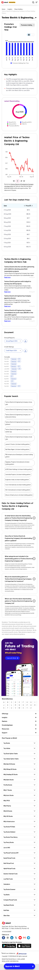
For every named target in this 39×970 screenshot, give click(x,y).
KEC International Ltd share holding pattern (17, 490)
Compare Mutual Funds (10, 900)
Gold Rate (6, 910)
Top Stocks (7, 743)
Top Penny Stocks (9, 842)
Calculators (7, 884)
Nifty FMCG (7, 800)
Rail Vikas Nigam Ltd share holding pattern (17, 449)
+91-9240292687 (6, 931)
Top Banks (7, 894)
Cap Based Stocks (9, 905)
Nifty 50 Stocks (8, 811)
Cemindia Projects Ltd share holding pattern (18, 474)
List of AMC (7, 847)
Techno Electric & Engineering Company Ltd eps (19, 409)
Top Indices (7, 748)
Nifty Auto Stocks (9, 795)
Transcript (13, 359)
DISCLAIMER (21, 959)
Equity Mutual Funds (9, 858)
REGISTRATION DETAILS (9, 959)
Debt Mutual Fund (9, 863)
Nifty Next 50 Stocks (9, 764)
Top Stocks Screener (9, 889)
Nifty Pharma (7, 806)
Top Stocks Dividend (9, 832)
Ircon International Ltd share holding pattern (18, 485)
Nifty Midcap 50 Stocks (10, 769)
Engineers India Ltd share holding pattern (17, 479)
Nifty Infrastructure (9, 821)
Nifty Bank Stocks (9, 779)
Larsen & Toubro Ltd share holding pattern (17, 444)
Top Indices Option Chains (11, 759)
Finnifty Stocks (8, 785)
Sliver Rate (7, 915)
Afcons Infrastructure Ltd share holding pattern (19, 495)
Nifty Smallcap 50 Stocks (11, 774)
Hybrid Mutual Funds (9, 868)
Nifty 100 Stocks (8, 816)
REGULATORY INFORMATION (10, 961)
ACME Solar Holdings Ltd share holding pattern (18, 469)
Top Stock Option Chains (11, 753)
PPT (19, 359)
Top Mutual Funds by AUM (11, 853)
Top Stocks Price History (10, 837)
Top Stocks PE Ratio (9, 827)
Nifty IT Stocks (8, 790)
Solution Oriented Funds (11, 874)
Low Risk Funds (8, 879)
